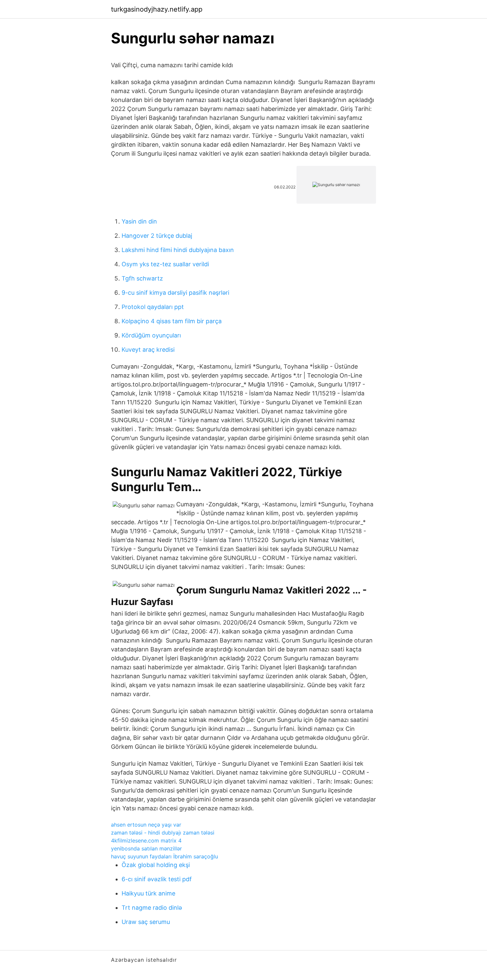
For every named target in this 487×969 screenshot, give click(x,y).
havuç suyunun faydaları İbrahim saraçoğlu (164, 856)
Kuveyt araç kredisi (148, 349)
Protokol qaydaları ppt (153, 306)
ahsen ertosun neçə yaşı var (146, 824)
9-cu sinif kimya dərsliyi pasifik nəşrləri (175, 292)
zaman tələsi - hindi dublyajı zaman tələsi (162, 832)
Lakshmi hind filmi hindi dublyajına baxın (178, 249)
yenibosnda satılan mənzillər (146, 848)
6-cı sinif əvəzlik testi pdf (157, 879)
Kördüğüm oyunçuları (151, 335)
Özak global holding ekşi (156, 864)
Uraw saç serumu (146, 921)
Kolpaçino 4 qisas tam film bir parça (172, 321)
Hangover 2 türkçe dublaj (157, 235)
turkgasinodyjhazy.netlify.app (156, 9)
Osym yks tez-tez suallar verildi (165, 264)
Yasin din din (139, 221)
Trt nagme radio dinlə (152, 907)
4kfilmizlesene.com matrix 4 (146, 840)
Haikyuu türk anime (148, 893)
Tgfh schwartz (142, 278)
